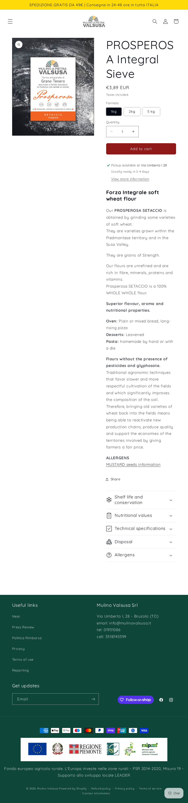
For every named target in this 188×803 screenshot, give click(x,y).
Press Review (23, 627)
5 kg (151, 111)
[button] (10, 21)
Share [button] (115, 479)
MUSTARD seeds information (133, 464)
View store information (130, 179)
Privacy (18, 648)
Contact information (96, 793)
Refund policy (101, 788)
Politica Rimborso (27, 638)
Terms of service (150, 788)
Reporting (20, 670)
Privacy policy (124, 788)
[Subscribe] (93, 699)
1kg (114, 111)
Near (16, 616)
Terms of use (23, 659)
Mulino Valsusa (47, 788)
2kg (132, 111)
